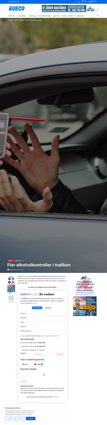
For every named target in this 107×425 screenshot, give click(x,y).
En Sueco (10, 20)
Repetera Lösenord (26, 331)
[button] (12, 16)
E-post (22, 322)
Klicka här (55, 397)
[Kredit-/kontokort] (38, 364)
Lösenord (23, 326)
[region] (20, 413)
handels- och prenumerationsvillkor (49, 335)
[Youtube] (79, 2)
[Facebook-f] (74, 2)
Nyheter (16, 20)
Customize (10, 418)
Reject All (20, 418)
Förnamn (23, 313)
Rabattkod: (23, 353)
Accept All (30, 418)
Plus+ (30, 303)
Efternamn (23, 317)
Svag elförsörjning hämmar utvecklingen (11, 297)
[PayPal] (25, 364)
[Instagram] (77, 2)
